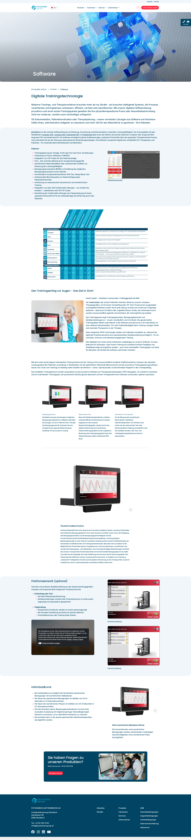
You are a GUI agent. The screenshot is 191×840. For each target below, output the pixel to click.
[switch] (39, 643)
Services (101, 8)
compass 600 (60, 135)
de (55, 8)
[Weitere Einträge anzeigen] (130, 510)
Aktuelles (150, 1)
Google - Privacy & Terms (75, 639)
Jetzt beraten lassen (151, 8)
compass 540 (47, 135)
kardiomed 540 (72, 135)
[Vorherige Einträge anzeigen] (60, 510)
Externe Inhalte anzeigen (51, 643)
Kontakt (156, 1)
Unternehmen (113, 8)
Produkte (80, 8)
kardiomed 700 (89, 135)
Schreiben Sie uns (55, 773)
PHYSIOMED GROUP (38, 89)
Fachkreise (91, 8)
